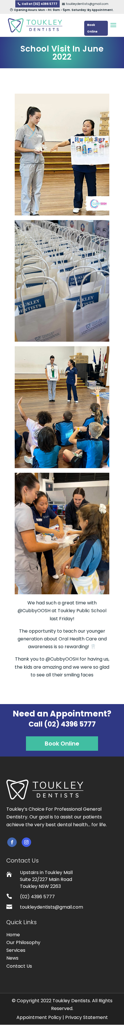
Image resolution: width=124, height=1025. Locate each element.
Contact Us (19, 966)
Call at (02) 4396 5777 (39, 4)
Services (15, 950)
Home (13, 934)
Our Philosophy (23, 942)
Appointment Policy (38, 1017)
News (12, 958)
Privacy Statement (86, 1017)
